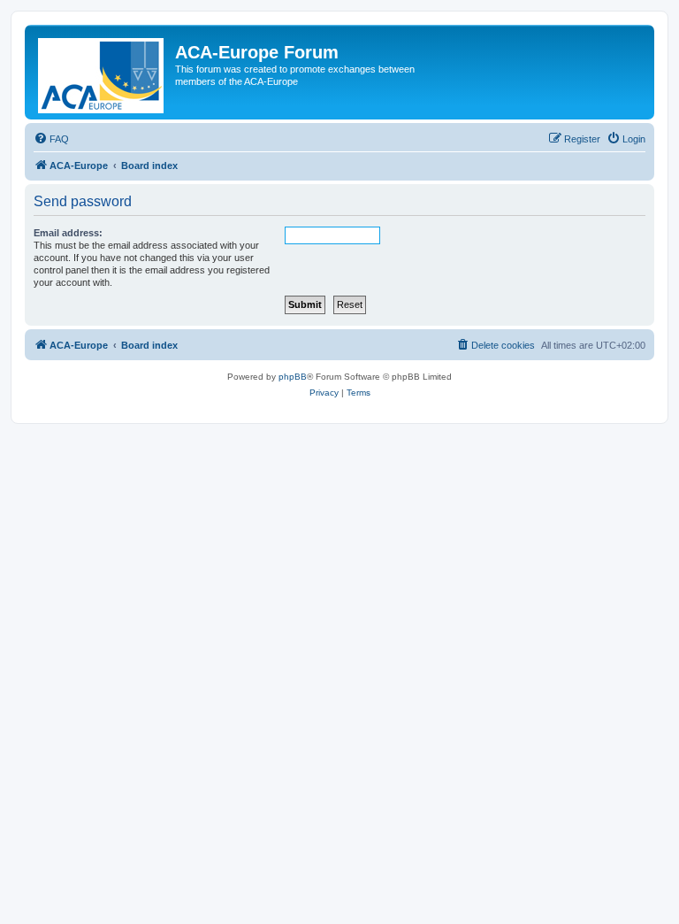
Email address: (68, 232)
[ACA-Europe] (102, 72)
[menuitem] (51, 139)
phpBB (292, 376)
